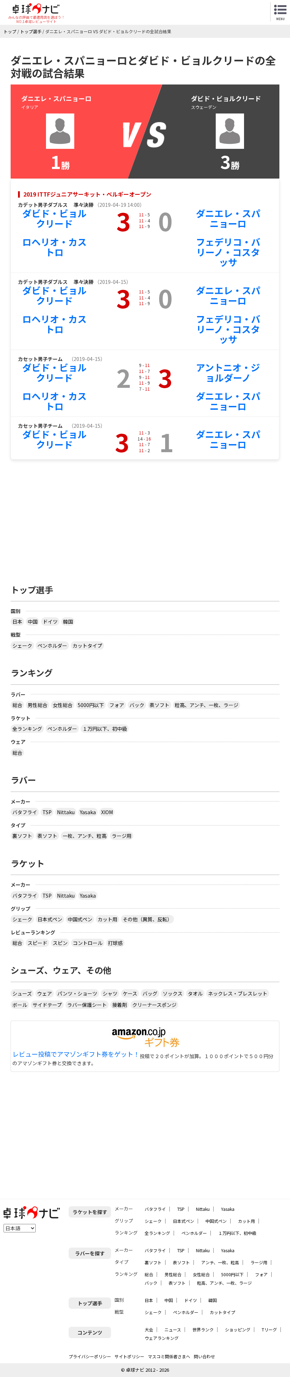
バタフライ (24, 812)
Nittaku (66, 812)
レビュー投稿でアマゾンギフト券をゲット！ (76, 1054)
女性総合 (62, 704)
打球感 (115, 942)
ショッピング (237, 1329)
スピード (37, 942)
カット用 (107, 919)
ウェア (44, 993)
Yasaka (88, 812)
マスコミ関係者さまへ (169, 1356)
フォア (116, 704)
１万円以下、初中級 (104, 728)
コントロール (88, 942)
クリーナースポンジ (154, 1004)
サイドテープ (47, 1004)
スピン (60, 942)
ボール (19, 1004)
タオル (195, 993)
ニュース (172, 1329)
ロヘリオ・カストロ (54, 246)
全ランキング (27, 728)
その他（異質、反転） (147, 919)
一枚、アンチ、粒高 (84, 835)
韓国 (68, 621)
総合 (17, 704)
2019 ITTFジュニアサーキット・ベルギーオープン (87, 194)
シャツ (110, 993)
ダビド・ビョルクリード (54, 218)
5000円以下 (91, 704)
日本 (17, 621)
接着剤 (119, 1004)
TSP (47, 812)
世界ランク (203, 1329)
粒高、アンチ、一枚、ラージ (206, 704)
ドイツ (50, 621)
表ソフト (159, 704)
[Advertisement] (145, 518)
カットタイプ (87, 645)
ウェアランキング (162, 1338)
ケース (130, 993)
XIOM (107, 812)
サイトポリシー (129, 1356)
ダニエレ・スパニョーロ (228, 218)
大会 (149, 1329)
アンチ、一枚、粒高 (220, 1262)
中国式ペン (80, 919)
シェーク (22, 645)
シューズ (22, 993)
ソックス (172, 993)
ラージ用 (122, 835)
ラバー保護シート (87, 1004)
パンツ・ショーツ (77, 993)
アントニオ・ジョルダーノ (228, 372)
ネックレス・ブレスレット (237, 993)
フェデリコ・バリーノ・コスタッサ (228, 251)
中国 (32, 621)
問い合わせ (204, 1356)
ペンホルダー (52, 645)
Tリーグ (269, 1329)
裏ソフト (22, 835)
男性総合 (37, 704)
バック (136, 704)
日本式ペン (49, 919)
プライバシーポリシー (90, 1356)
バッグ (150, 993)
